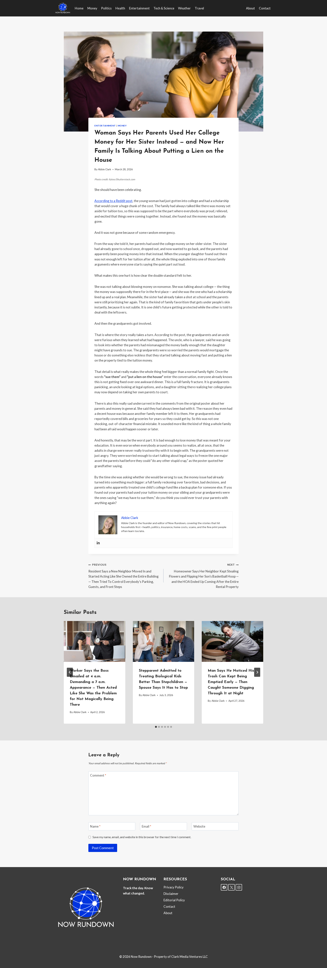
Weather (184, 8)
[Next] (257, 672)
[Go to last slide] (70, 672)
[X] (231, 887)
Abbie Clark (104, 169)
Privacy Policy (174, 887)
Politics (106, 8)
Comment (98, 775)
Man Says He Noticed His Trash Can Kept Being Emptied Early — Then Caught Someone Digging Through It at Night (231, 682)
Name (95, 826)
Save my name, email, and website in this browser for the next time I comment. (142, 837)
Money (92, 8)
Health (120, 8)
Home (79, 8)
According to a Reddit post (113, 201)
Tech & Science (163, 8)
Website (199, 826)
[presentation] (94, 641)
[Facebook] (224, 887)
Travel (199, 8)
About (250, 8)
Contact (265, 8)
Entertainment (139, 8)
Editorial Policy (174, 900)
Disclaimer (171, 894)
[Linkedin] (98, 543)
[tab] (156, 727)
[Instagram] (239, 887)
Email (146, 826)
